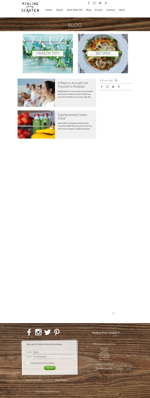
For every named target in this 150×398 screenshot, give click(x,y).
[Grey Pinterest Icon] (106, 3)
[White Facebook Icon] (29, 332)
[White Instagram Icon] (38, 332)
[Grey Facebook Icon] (89, 3)
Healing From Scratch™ (106, 333)
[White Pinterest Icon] (56, 332)
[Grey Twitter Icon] (100, 3)
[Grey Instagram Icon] (94, 3)
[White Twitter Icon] (47, 332)
